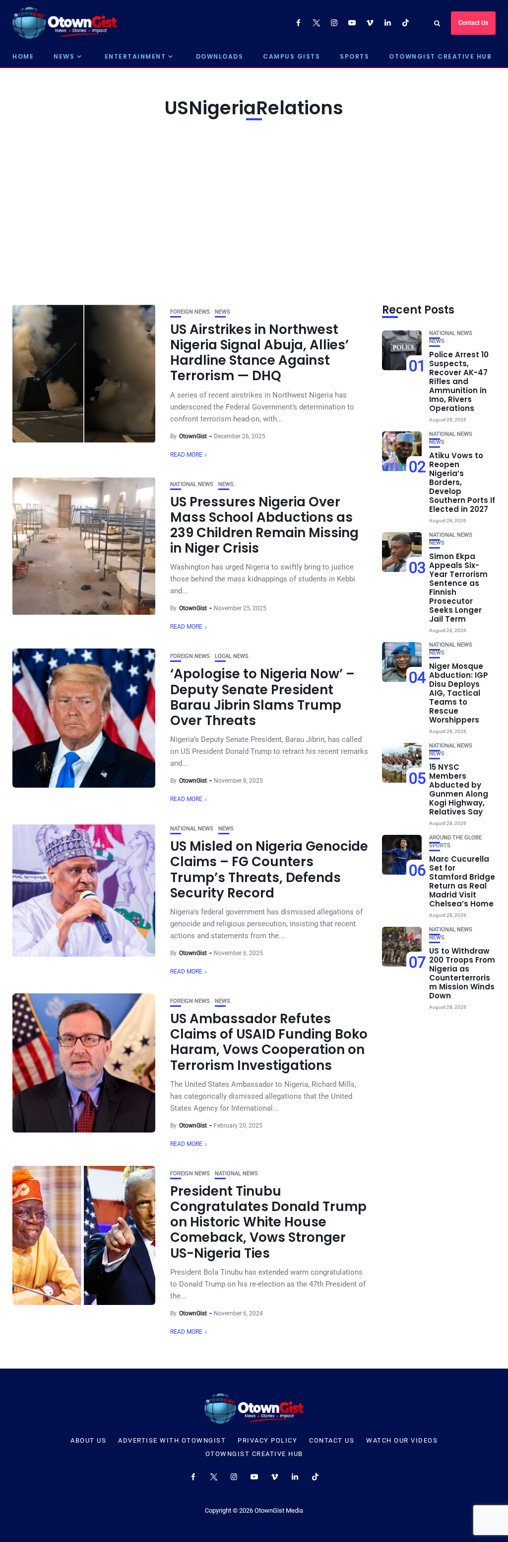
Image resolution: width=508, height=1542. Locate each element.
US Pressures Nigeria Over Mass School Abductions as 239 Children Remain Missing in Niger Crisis (264, 525)
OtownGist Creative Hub (440, 56)
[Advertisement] (254, 209)
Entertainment (135, 56)
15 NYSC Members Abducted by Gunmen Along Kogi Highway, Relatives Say (458, 789)
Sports (354, 56)
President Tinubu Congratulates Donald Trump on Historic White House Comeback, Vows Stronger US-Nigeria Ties (268, 1222)
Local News (232, 656)
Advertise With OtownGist (172, 1440)
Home (23, 56)
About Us (88, 1440)
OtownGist (193, 436)
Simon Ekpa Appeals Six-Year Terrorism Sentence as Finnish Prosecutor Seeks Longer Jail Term (458, 587)
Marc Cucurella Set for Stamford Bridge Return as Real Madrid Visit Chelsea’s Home (462, 881)
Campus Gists (291, 56)
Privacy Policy (267, 1440)
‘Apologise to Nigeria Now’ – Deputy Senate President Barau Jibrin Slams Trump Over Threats (262, 697)
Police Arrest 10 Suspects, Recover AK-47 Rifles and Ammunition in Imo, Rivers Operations (459, 381)
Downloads (220, 56)
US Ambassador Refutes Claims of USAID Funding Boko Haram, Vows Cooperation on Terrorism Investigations (269, 1042)
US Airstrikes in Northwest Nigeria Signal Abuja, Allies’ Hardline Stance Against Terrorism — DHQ (259, 353)
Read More (186, 454)
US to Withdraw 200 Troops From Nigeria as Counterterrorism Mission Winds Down (462, 973)
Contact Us (473, 22)
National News (191, 484)
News (64, 56)
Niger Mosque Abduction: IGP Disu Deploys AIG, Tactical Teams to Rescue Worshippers (458, 693)
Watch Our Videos (402, 1440)
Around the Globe (455, 837)
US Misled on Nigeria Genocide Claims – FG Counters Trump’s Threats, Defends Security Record (269, 869)
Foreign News (190, 312)
